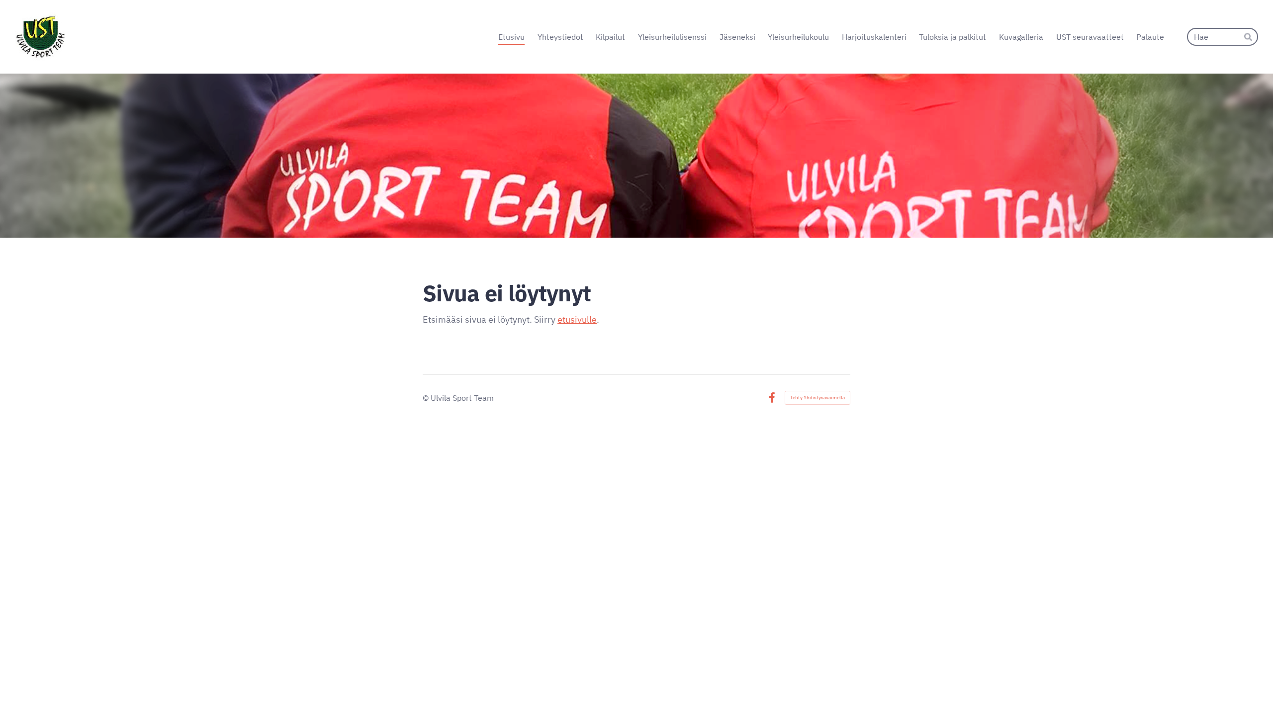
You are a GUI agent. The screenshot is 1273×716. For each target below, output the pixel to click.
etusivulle (577, 319)
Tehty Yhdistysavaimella (817, 397)
